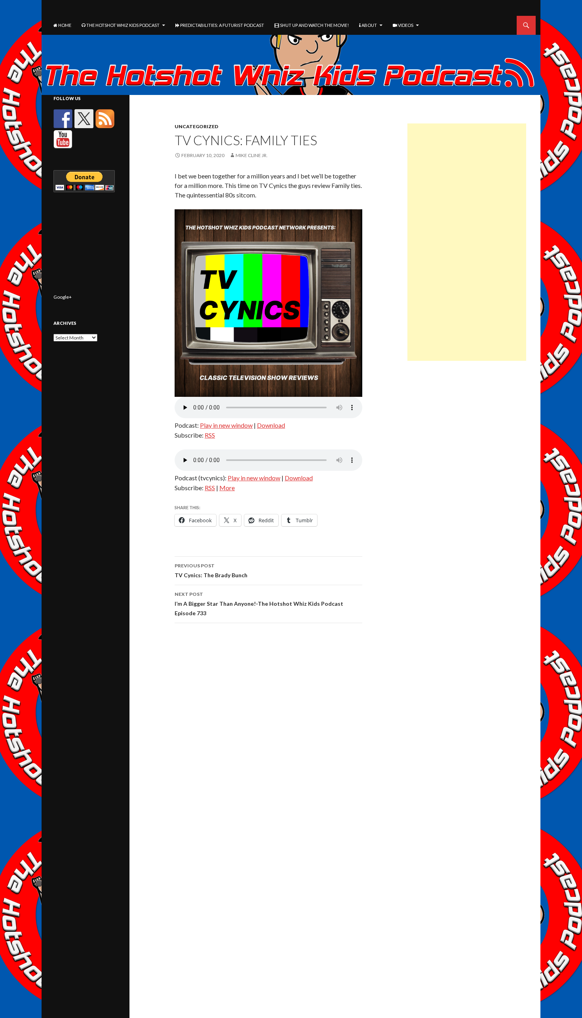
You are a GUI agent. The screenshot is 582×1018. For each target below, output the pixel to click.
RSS (210, 435)
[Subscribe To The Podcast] (104, 118)
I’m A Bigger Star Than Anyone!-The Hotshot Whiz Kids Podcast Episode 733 (259, 603)
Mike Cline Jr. (252, 155)
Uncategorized (196, 126)
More (227, 487)
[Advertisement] (466, 242)
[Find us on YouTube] (62, 139)
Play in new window (226, 425)
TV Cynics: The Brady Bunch (211, 570)
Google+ (62, 297)
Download (271, 425)
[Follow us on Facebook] (62, 118)
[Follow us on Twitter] (83, 118)
